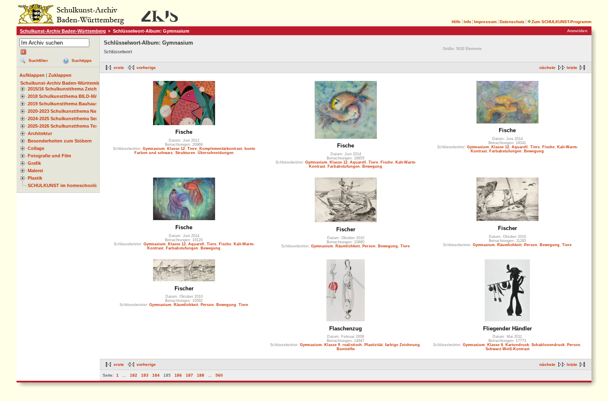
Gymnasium (154, 149)
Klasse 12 (176, 149)
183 (144, 375)
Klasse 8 (495, 345)
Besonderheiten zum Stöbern (60, 140)
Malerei (35, 170)
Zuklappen (60, 75)
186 (178, 375)
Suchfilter (38, 60)
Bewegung (372, 166)
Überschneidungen (216, 153)
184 (156, 375)
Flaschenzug (345, 328)
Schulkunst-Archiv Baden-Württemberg (63, 30)
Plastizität (373, 345)
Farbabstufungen (344, 166)
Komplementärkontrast (220, 149)
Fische (183, 132)
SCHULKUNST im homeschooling (64, 185)
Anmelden (577, 30)
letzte (572, 67)
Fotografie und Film (49, 155)
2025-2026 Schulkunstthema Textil (65, 125)
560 (219, 375)
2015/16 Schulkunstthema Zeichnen (66, 88)
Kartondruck (517, 345)
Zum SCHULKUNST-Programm (561, 21)
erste (119, 67)
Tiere (192, 149)
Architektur (40, 133)
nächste (547, 67)
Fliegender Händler (507, 328)
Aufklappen (32, 75)
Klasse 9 (332, 345)
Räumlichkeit (347, 246)
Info (467, 21)
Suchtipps (82, 60)
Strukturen (185, 153)
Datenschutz (512, 21)
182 (133, 375)
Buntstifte (346, 349)
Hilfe (456, 21)
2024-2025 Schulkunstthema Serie (64, 118)
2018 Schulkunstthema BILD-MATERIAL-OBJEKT (81, 96)
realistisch (352, 345)
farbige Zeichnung (402, 345)
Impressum (485, 21)
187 (189, 375)
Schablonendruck (548, 345)
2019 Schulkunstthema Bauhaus (63, 103)
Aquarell (358, 162)
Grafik (34, 163)
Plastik (35, 178)
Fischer (345, 229)
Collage (36, 148)
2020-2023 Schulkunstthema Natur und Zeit (75, 111)
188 (200, 375)
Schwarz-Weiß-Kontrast (507, 349)
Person (369, 246)
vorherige (146, 67)
